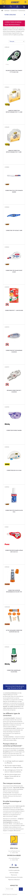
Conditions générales (14, 870)
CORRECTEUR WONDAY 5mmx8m (14, 430)
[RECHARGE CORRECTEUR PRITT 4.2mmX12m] (14, 379)
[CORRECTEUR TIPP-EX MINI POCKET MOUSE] (14, 259)
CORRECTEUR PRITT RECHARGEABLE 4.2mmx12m (14, 351)
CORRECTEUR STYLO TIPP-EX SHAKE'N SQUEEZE (14, 191)
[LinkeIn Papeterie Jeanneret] (15, 865)
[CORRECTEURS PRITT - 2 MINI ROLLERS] (14, 299)
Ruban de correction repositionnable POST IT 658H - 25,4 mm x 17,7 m (14, 151)
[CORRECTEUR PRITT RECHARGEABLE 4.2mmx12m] (14, 339)
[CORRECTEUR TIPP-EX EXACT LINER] (14, 219)
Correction (14, 10)
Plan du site (14, 875)
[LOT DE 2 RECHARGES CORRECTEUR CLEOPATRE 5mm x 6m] (14, 619)
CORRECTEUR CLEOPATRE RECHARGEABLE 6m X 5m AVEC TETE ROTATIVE (14, 591)
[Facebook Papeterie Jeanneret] (12, 865)
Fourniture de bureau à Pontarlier (14, 877)
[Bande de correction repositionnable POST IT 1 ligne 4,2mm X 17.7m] (14, 99)
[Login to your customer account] (25, 3)
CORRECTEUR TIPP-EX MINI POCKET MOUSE (14, 271)
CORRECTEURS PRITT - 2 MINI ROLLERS (14, 310)
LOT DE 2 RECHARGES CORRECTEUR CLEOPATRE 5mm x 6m (14, 631)
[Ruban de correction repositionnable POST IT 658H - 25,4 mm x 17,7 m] (14, 139)
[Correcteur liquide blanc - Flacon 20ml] (14, 659)
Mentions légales (14, 872)
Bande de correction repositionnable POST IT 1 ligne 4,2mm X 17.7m (14, 111)
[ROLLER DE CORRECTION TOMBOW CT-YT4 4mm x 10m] (14, 59)
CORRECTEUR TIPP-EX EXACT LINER (14, 230)
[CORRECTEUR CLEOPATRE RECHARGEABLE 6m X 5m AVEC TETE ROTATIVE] (14, 579)
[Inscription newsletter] (21, 889)
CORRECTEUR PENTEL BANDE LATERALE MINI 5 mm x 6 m (14, 551)
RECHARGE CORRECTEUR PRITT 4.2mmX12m (14, 391)
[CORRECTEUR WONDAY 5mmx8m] (14, 419)
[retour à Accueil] (2, 10)
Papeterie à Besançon (14, 879)
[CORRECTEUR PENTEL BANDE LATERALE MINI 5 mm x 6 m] (14, 539)
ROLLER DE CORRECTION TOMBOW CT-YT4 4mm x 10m (14, 71)
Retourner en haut (16, 688)
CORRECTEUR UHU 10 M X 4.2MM (14, 470)
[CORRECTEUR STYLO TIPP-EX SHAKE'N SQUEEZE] (14, 179)
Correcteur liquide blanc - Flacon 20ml (14, 671)
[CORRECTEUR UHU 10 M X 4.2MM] (14, 459)
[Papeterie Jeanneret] (4, 2)
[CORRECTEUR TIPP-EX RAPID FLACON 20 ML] (14, 499)
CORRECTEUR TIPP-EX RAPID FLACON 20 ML (14, 511)
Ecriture (7, 10)
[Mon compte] (17, 7)
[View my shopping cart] (24, 7)
